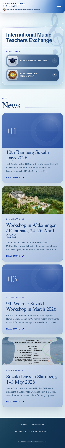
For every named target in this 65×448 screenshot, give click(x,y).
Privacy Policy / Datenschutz (32, 431)
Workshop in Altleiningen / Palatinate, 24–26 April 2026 (31, 230)
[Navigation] (59, 6)
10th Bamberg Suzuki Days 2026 (27, 154)
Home (24, 424)
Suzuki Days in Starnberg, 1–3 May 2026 (31, 379)
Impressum (38, 424)
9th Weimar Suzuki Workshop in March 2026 (31, 306)
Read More (15, 177)
